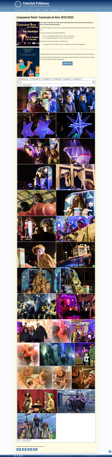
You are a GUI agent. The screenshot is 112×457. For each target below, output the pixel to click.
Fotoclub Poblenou (36, 3)
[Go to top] (109, 451)
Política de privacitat (54, 455)
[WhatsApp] (29, 449)
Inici (16, 10)
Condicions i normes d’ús (65, 455)
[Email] (35, 449)
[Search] (96, 10)
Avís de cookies (45, 455)
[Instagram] (22, 455)
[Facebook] (18, 449)
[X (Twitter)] (24, 449)
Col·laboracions (27, 19)
